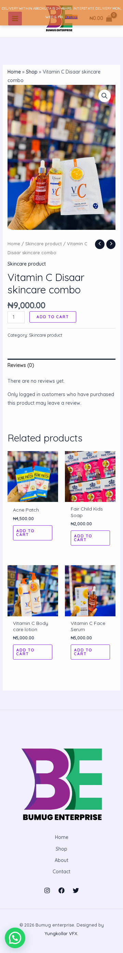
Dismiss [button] (71, 17)
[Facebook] (61, 890)
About (61, 860)
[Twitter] (76, 890)
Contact (61, 871)
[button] (104, 96)
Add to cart (53, 316)
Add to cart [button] (25, 532)
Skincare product (43, 243)
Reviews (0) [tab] (21, 365)
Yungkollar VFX (61, 933)
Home (14, 72)
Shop (32, 72)
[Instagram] (47, 890)
